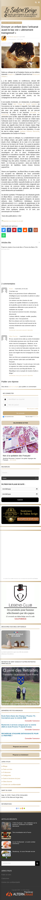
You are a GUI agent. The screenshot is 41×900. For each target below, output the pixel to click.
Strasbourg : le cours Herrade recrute (23, 851)
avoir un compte (13, 386)
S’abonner (7, 772)
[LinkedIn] (19, 230)
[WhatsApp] (3, 235)
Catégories (7, 775)
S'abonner (5, 878)
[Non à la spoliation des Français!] (20, 452)
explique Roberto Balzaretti (29, 131)
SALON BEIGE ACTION (20, 423)
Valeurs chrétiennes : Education (11, 22)
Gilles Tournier (13, 336)
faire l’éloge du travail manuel (24, 104)
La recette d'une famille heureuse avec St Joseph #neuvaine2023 (17, 578)
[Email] (35, 230)
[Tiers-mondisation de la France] (6, 839)
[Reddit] (25, 230)
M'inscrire (36, 416)
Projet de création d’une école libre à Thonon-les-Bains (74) (19, 247)
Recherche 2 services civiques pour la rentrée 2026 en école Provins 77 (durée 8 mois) (18, 726)
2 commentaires (11, 39)
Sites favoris (7, 781)
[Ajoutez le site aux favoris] (20, 808)
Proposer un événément (20, 755)
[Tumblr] (30, 230)
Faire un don (7, 769)
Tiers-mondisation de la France (21, 832)
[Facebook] (9, 230)
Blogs (5, 766)
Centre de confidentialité (12, 784)
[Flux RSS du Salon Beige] (22, 808)
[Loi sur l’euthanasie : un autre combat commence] (6, 848)
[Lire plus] (13, 460)
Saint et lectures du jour (11, 778)
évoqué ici (11, 74)
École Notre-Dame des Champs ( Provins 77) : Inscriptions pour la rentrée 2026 (18, 717)
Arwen (11, 288)
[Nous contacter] (18, 808)
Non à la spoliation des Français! (16, 456)
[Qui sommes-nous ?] (16, 808)
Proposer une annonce (20, 746)
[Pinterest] (14, 230)
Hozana (36, 578)
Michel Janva (13, 36)
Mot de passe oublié (32, 408)
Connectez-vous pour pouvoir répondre (21, 330)
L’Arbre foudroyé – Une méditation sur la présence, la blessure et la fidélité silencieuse (24, 824)
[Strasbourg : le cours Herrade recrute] (6, 858)
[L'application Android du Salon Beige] (24, 808)
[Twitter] (3, 230)
